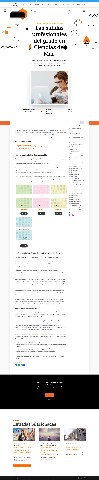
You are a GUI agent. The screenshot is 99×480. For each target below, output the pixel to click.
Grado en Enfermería (73, 195)
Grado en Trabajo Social (74, 205)
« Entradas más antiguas (22, 465)
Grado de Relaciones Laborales (75, 189)
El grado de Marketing (74, 170)
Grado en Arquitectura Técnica (75, 193)
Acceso (77, 1)
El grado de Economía (74, 166)
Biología (41, 334)
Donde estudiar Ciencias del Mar (25, 148)
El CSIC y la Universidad (71, 443)
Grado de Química (73, 187)
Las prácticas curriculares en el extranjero (49, 383)
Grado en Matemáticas (74, 201)
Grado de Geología (73, 178)
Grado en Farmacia (73, 197)
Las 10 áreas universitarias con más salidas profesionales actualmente (75, 133)
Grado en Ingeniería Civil (74, 199)
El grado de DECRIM (73, 164)
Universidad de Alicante (46, 4)
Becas (70, 153)
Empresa (60, 1)
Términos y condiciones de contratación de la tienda (44, 478)
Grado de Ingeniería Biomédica (75, 180)
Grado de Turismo (73, 191)
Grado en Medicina (73, 203)
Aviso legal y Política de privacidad (21, 478)
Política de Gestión (81, 4)
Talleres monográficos (60, 4)
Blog (74, 4)
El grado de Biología (73, 159)
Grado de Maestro (73, 182)
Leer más (24, 213)
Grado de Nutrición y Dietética (75, 184)
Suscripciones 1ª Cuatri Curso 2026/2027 (30, 4)
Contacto (64, 1)
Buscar (81, 122)
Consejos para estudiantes (75, 155)
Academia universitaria (74, 151)
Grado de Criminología (74, 174)
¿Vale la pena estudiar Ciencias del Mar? (26, 145)
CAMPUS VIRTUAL (71, 1)
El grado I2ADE (72, 172)
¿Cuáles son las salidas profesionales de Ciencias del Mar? (31, 147)
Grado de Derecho (73, 176)
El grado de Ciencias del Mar (43, 23)
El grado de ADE (72, 157)
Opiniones (69, 4)
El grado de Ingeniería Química (75, 168)
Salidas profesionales (58, 23)
